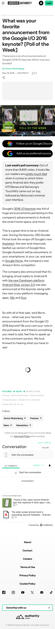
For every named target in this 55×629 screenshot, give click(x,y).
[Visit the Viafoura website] (46, 525)
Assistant (8, 243)
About (27, 542)
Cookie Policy (27, 583)
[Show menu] (3, 3)
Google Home (14, 261)
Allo (12, 297)
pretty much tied (36, 174)
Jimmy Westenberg (14, 68)
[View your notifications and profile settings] (50, 465)
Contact (27, 550)
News (19, 391)
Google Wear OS (9, 404)
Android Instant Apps (19, 395)
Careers (27, 558)
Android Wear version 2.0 (18, 285)
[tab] (10, 465)
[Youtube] (22, 592)
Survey (20, 404)
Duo (23, 297)
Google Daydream (9, 400)
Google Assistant (36, 395)
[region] (27, 484)
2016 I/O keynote (25, 208)
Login (49, 3)
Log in (40, 443)
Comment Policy (22, 436)
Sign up (47, 443)
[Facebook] (3, 592)
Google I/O (35, 400)
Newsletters (33, 391)
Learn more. (49, 15)
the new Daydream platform (26, 280)
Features (7, 391)
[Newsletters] (41, 592)
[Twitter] (32, 592)
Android (5, 395)
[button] (27, 3)
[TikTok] (51, 592)
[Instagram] (13, 592)
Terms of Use (27, 567)
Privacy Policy (27, 575)
